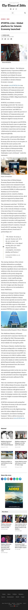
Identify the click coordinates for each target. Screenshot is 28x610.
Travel (22, 597)
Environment (10, 597)
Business (3, 19)
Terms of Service (16, 604)
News (8, 19)
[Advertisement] (14, 572)
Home (3, 594)
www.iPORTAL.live (14, 85)
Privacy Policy (19, 603)
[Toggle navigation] (13, 13)
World (17, 597)
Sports (3, 597)
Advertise (13, 603)
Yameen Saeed (5, 35)
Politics (15, 594)
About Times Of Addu (6, 603)
